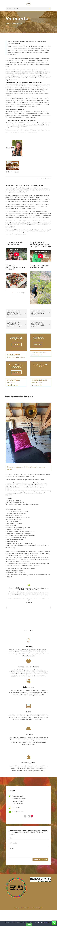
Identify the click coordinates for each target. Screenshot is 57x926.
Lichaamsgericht (28, 763)
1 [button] (24, 630)
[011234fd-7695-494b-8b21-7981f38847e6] (40, 304)
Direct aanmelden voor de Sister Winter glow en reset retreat (26, 468)
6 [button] (29, 630)
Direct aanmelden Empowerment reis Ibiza (16, 356)
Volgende (48, 178)
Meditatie (28, 734)
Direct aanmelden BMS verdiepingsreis (39, 353)
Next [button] (50, 608)
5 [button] (28, 630)
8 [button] (31, 630)
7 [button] (30, 630)
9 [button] (32, 630)
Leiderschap (28, 687)
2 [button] (25, 630)
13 (45, 301)
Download (16, 344)
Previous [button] (6, 608)
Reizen (28, 712)
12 (44, 301)
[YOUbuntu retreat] (12, 170)
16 (49, 301)
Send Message (40, 859)
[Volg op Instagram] (32, 816)
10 (31, 459)
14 (36, 459)
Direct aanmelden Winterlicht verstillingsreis (13, 382)
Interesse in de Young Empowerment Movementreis (39, 382)
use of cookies (48, 922)
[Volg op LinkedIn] (29, 816)
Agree (29, 924)
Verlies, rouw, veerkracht (28, 667)
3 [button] (26, 630)
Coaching (28, 647)
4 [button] (27, 630)
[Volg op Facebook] (25, 816)
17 (50, 301)
